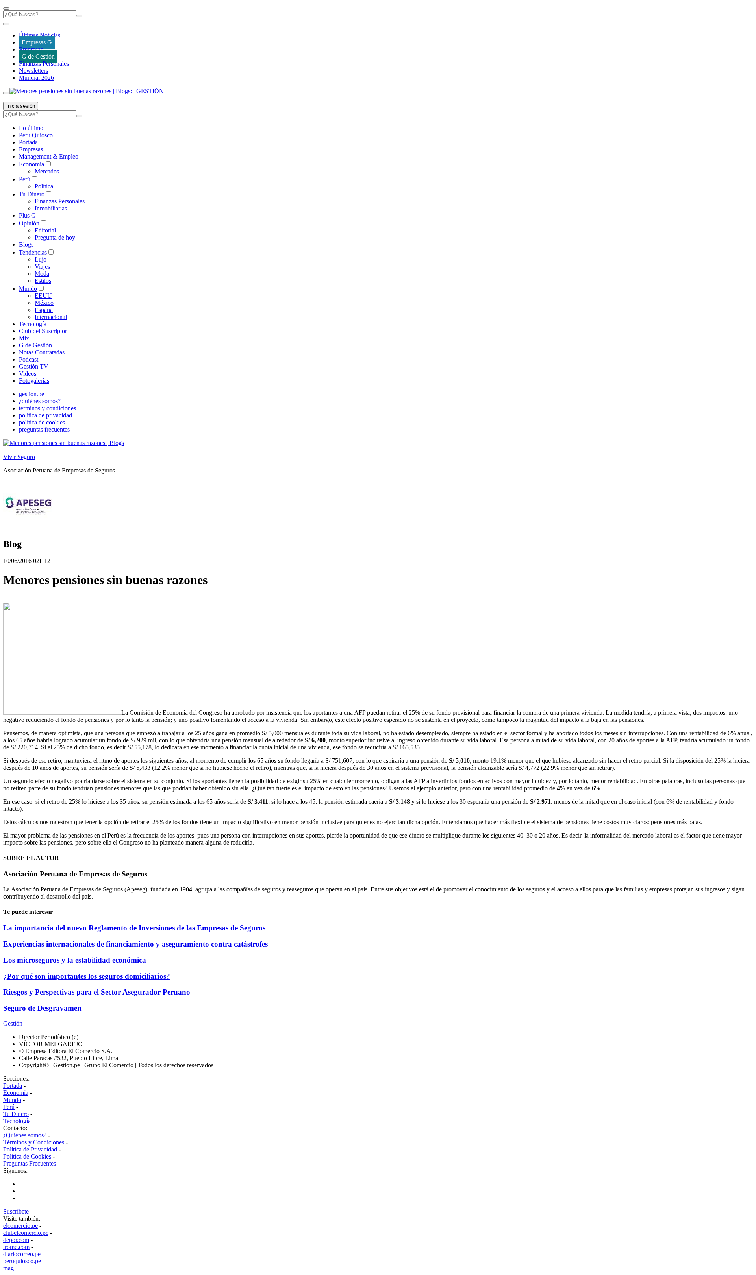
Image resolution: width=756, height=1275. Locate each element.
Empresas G (37, 42)
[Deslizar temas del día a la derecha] (6, 93)
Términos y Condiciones (33, 1142)
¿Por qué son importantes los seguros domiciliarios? (86, 976)
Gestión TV (33, 366)
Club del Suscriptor (43, 331)
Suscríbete (16, 1211)
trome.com (16, 1247)
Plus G (27, 215)
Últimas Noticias (39, 35)
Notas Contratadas (42, 352)
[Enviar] (79, 16)
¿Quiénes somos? (24, 1135)
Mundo (28, 288)
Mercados (47, 171)
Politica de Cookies (27, 1156)
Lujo (40, 259)
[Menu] (6, 8)
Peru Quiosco (36, 135)
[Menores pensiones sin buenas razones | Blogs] (63, 442)
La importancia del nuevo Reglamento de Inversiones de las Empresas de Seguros (134, 928)
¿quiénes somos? (40, 401)
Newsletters (33, 70)
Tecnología (32, 324)
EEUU (43, 295)
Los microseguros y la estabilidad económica (74, 960)
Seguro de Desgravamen (42, 1008)
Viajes (42, 266)
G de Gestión (38, 56)
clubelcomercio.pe (25, 1232)
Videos (27, 373)
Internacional (51, 317)
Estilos (43, 280)
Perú (24, 179)
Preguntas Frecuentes (29, 1163)
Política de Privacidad (30, 1149)
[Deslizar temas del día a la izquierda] (6, 24)
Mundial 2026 (36, 77)
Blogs (26, 244)
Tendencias (33, 252)
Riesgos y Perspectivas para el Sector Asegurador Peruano (96, 992)
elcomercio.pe (20, 1225)
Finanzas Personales (44, 63)
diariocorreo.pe (22, 1254)
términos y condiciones (47, 408)
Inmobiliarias (51, 208)
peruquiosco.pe (22, 1261)
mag (8, 1268)
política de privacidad (45, 415)
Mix (24, 338)
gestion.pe (31, 394)
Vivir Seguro (19, 457)
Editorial (45, 230)
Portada (28, 142)
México (44, 302)
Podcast (28, 359)
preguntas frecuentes (44, 429)
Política (44, 186)
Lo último (31, 128)
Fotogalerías (34, 380)
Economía (31, 164)
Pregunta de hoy (55, 237)
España (44, 309)
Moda (42, 273)
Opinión (29, 223)
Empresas (31, 49)
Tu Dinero (31, 194)
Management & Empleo (48, 156)
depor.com (16, 1239)
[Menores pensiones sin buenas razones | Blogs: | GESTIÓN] (86, 91)
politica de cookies (42, 422)
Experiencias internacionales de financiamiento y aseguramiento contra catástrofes (135, 944)
